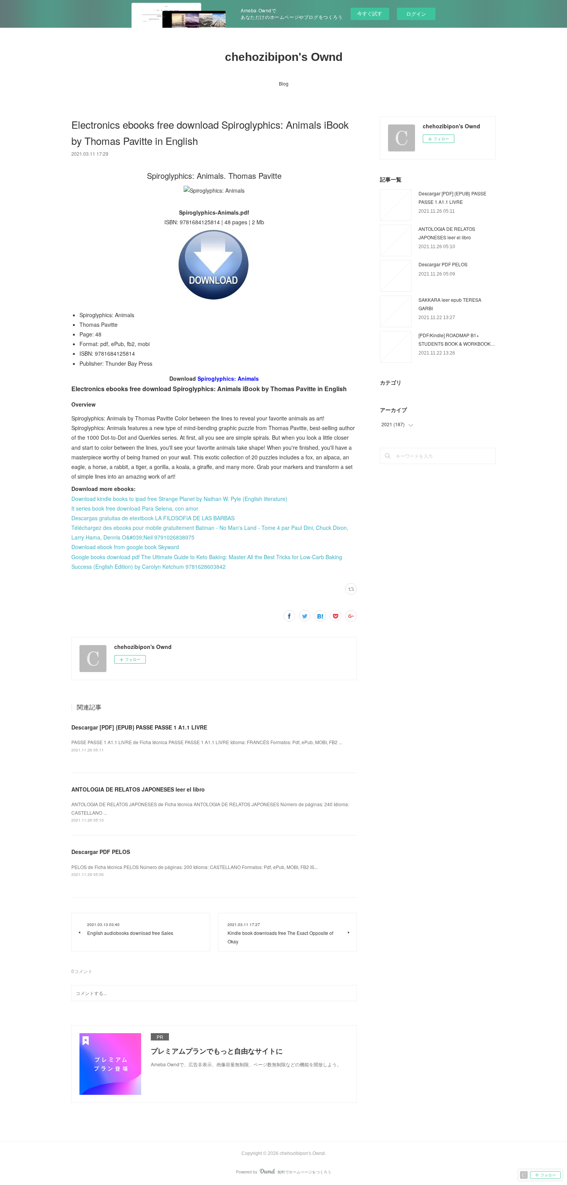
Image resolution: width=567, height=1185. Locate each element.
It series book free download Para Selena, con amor (134, 508)
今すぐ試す (369, 13)
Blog (284, 83)
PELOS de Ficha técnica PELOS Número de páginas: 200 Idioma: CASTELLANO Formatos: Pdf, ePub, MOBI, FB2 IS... (194, 867)
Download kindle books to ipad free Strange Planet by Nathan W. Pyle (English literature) (179, 499)
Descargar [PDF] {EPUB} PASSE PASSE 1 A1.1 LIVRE (139, 727)
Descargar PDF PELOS (100, 852)
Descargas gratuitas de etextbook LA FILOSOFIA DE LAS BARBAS (153, 518)
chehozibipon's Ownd (284, 56)
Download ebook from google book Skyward (125, 547)
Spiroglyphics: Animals (228, 378)
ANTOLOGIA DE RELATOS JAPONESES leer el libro (138, 789)
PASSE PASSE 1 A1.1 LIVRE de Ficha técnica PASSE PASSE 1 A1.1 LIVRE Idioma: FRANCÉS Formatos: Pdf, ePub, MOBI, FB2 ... (206, 742)
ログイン (416, 13)
